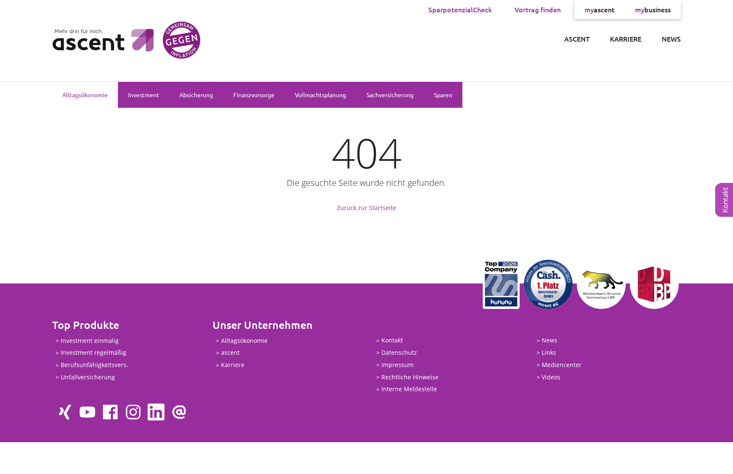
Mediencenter (562, 365)
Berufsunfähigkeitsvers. (94, 365)
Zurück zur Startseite (366, 208)
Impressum (397, 365)
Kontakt (392, 341)
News (671, 38)
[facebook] (110, 412)
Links (549, 352)
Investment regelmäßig (93, 353)
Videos (551, 377)
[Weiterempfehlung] (179, 412)
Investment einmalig (90, 341)
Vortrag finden (538, 9)
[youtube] (87, 412)
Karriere (625, 38)
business (653, 9)
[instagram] (133, 412)
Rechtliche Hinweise (410, 377)
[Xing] (64, 412)
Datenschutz (399, 352)
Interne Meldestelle (409, 389)
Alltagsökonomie (85, 94)
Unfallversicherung (88, 377)
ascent (600, 9)
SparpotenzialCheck (460, 9)
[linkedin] (156, 412)
